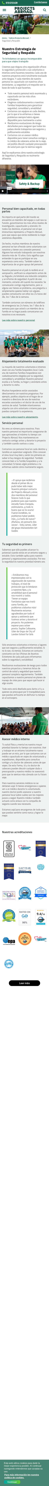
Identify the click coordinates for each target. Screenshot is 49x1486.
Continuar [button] (12, 1482)
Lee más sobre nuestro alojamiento (20, 417)
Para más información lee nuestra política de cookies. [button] (21, 1476)
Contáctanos (40, 2)
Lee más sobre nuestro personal (18, 320)
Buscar (45, 9)
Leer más (24, 983)
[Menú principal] (4, 10)
